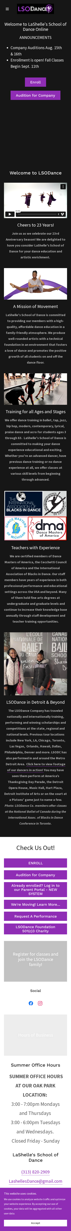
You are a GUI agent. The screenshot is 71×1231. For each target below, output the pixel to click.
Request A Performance (35, 916)
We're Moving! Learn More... (35, 904)
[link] (35, 9)
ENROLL (35, 863)
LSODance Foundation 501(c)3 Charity (35, 929)
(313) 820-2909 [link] (35, 1172)
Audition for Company (35, 95)
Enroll (35, 82)
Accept (35, 1223)
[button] (8, 9)
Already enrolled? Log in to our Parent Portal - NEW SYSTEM (35, 889)
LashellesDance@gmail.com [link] (35, 1181)
